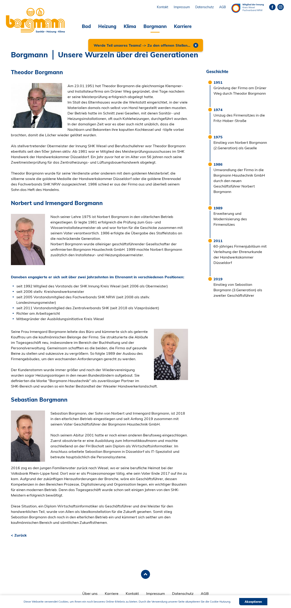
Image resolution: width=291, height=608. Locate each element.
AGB (205, 593)
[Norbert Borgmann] (28, 239)
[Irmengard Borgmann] (171, 354)
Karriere (183, 26)
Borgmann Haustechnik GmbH (32, 9)
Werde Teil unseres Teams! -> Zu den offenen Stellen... (142, 45)
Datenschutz (182, 593)
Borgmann (155, 26)
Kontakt (132, 593)
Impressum (155, 593)
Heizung (107, 26)
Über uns (90, 593)
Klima (130, 26)
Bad (86, 26)
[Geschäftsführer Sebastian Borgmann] (28, 435)
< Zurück (19, 535)
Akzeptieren (253, 601)
